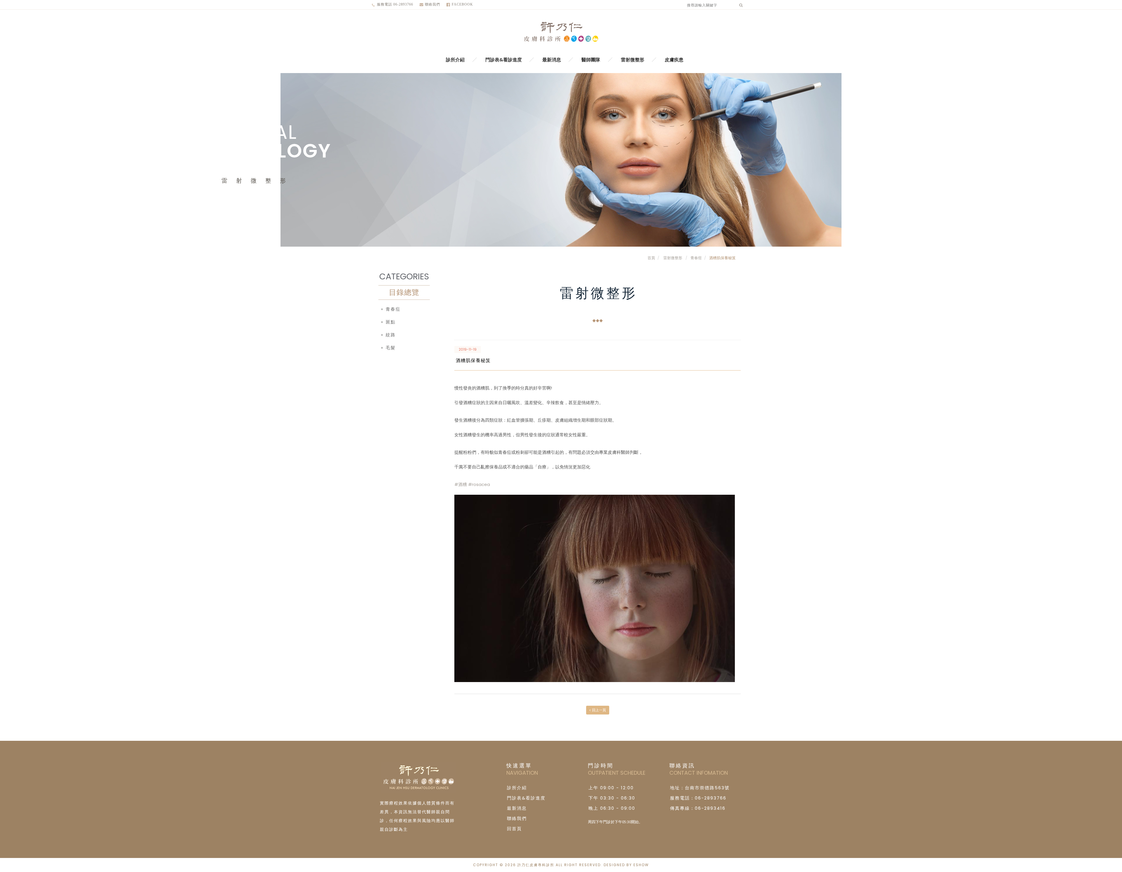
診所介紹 (455, 59)
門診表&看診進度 (503, 59)
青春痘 (696, 258)
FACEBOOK (462, 4)
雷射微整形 (632, 59)
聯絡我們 (432, 4)
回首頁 (514, 829)
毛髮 (391, 348)
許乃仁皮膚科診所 (561, 32)
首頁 (651, 258)
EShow (641, 864)
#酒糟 (460, 484)
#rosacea (479, 484)
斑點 (391, 322)
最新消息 (551, 59)
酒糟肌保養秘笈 (722, 258)
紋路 (391, 335)
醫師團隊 (590, 59)
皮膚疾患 (674, 59)
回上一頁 (599, 709)
